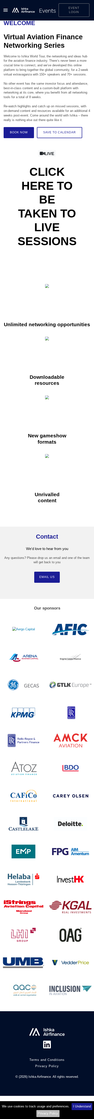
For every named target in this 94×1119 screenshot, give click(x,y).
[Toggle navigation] (5, 10)
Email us (47, 577)
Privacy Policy (48, 1113)
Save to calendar (59, 132)
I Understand (82, 1106)
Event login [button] (73, 10)
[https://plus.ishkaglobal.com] (34, 10)
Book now (19, 132)
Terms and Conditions (47, 1060)
